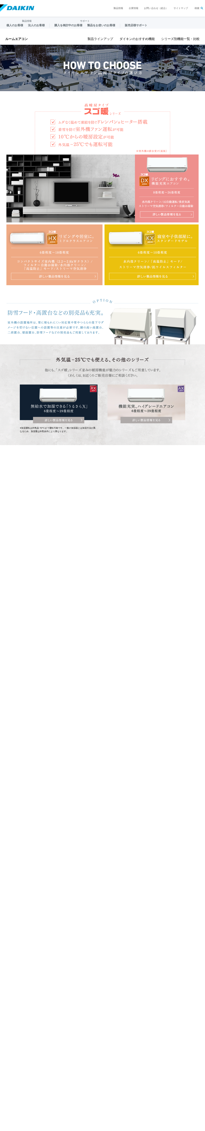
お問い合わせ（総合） (156, 8)
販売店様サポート (136, 25)
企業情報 (133, 8)
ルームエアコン (16, 39)
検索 (197, 8)
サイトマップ (181, 8)
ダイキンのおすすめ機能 (137, 39)
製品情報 (118, 8)
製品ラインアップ (100, 39)
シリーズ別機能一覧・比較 (180, 39)
